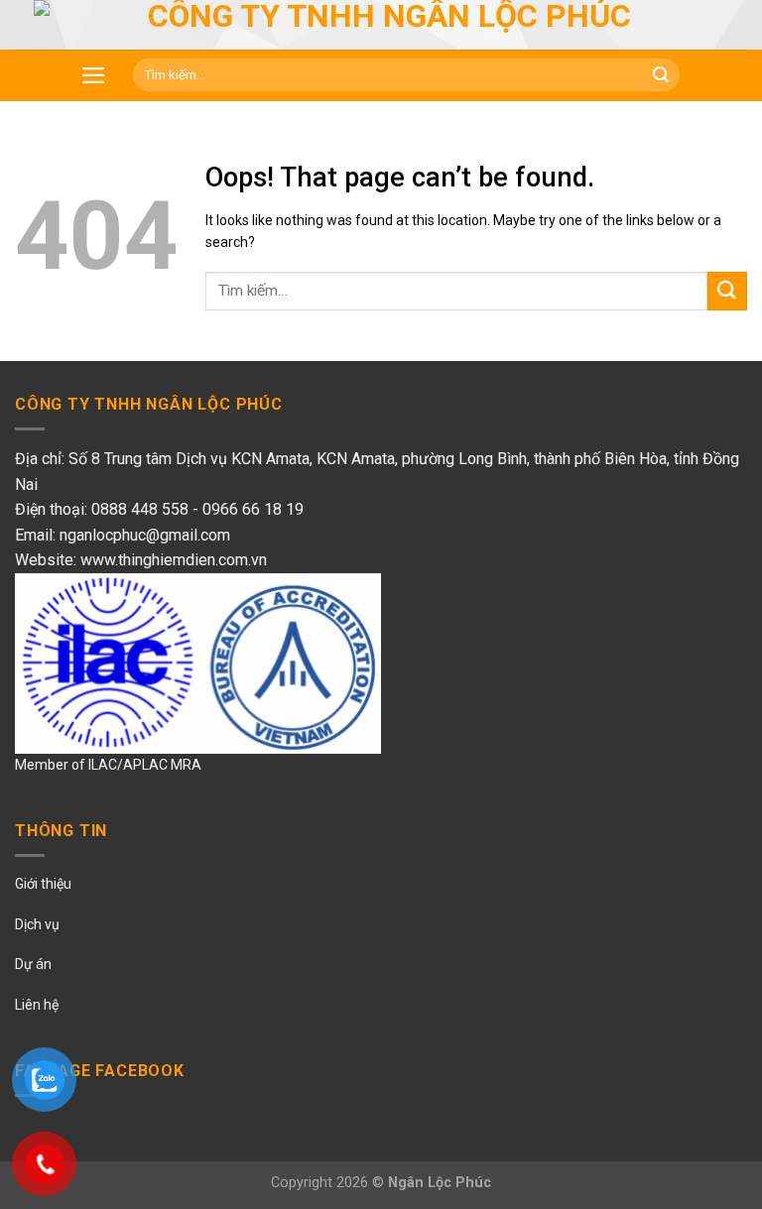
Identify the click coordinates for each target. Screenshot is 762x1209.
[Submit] (727, 291)
